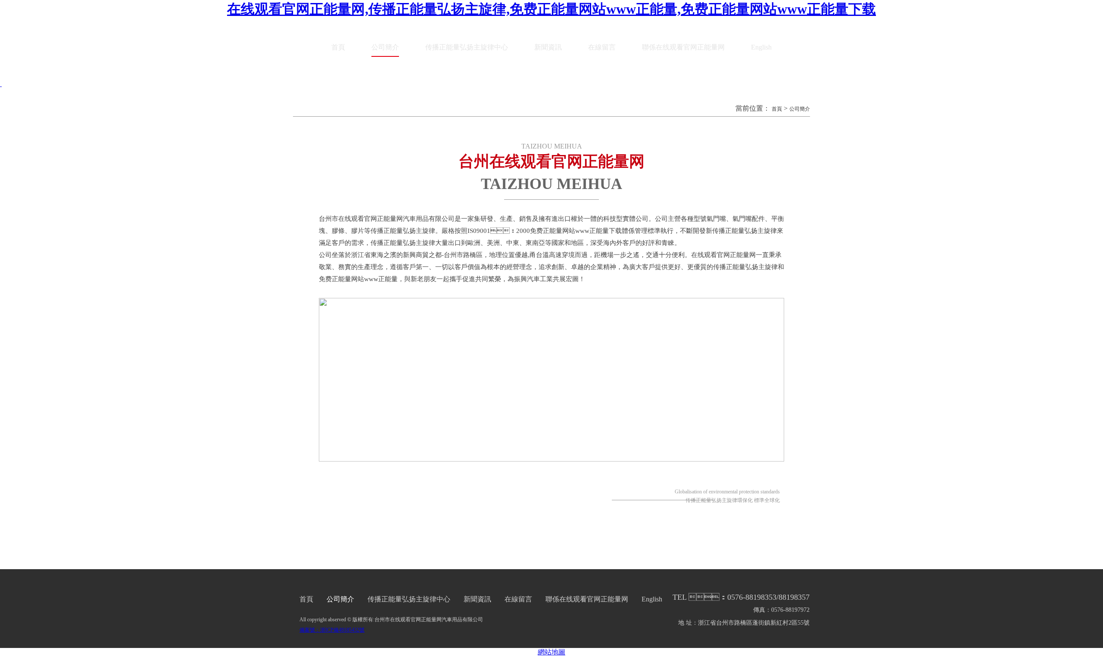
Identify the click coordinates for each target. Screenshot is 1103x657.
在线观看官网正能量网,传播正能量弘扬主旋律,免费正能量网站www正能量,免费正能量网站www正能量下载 (551, 9)
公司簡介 (385, 47)
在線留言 (602, 47)
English (761, 47)
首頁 (338, 47)
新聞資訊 (548, 47)
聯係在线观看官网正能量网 (683, 47)
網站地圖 (551, 652)
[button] (1, 83)
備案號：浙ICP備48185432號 (332, 630)
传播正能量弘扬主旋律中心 (466, 47)
